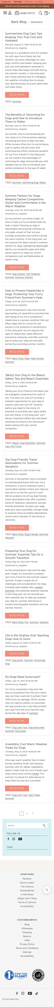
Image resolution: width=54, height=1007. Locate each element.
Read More (17, 95)
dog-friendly (31, 534)
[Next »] (33, 815)
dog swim (17, 660)
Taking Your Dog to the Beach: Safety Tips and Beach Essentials (27, 376)
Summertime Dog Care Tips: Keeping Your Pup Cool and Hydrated (24, 37)
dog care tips (19, 727)
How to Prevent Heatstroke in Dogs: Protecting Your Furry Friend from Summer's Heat (24, 294)
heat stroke (37, 358)
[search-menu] (44, 825)
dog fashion (18, 274)
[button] (47, 890)
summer (16, 101)
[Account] (10, 13)
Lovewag (39, 2)
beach (15, 443)
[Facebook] (17, 994)
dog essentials (27, 443)
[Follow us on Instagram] (13, 839)
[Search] (40, 13)
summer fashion (24, 277)
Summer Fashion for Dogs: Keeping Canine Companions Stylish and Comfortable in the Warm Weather (25, 201)
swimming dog (30, 182)
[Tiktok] (36, 993)
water (42, 182)
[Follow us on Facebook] (8, 839)
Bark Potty (18, 2)
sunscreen (20, 731)
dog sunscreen (36, 727)
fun (26, 622)
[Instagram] (22, 994)
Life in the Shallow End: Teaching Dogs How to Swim (27, 637)
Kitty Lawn (29, 2)
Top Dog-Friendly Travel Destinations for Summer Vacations (21, 463)
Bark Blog (19, 22)
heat (27, 358)
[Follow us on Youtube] (20, 839)
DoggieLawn (6, 2)
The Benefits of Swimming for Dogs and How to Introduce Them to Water (25, 118)
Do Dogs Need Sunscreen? (22, 676)
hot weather (33, 274)
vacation (9, 537)
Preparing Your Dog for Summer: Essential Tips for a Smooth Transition (24, 554)
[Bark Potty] (25, 13)
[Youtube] (30, 994)
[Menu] (5, 13)
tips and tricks (13, 446)
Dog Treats (34, 795)
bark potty (17, 358)
